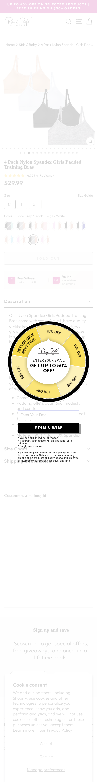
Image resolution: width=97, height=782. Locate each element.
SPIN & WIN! (49, 427)
